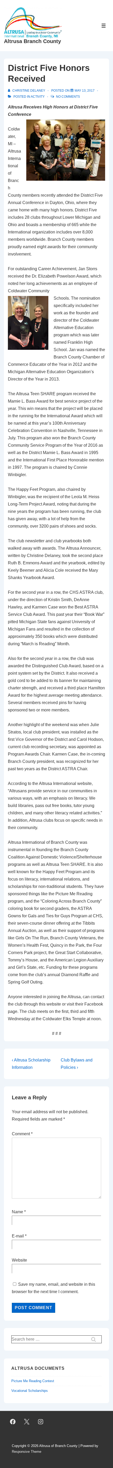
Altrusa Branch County (32, 41)
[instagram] (41, 1421)
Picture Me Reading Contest (32, 1381)
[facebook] (13, 1421)
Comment (22, 1134)
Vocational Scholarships (29, 1391)
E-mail (18, 1236)
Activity (38, 96)
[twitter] (27, 1421)
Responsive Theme (26, 1452)
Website (19, 1260)
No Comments (68, 96)
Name (17, 1212)
